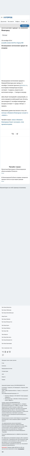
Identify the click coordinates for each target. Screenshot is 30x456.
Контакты (4, 365)
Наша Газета (4, 316)
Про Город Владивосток (7, 339)
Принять (24, 25)
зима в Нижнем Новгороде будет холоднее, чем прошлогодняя (12, 122)
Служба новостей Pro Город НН (12, 43)
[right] (28, 22)
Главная (3, 379)
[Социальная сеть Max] (3, 354)
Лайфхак (17, 21)
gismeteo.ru (23, 85)
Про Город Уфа (5, 330)
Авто (3, 374)
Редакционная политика (7, 368)
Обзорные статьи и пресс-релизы (9, 360)
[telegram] (17, 134)
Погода (4, 35)
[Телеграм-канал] (7, 351)
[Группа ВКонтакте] (3, 351)
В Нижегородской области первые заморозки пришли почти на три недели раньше (14, 179)
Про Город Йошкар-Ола (7, 321)
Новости (3, 376)
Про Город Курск (5, 325)
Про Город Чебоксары (6, 310)
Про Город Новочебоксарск (8, 312)
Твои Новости (5, 334)
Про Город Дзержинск (6, 307)
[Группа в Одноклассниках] (5, 351)
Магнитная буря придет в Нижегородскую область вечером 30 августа (13, 171)
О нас (3, 363)
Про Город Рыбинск (6, 328)
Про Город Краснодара (7, 343)
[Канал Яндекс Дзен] (10, 351)
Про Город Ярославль (6, 337)
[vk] (13, 134)
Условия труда (5, 371)
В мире (23, 21)
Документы (3, 21)
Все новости (11, 21)
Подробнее (4, 432)
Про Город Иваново (6, 319)
